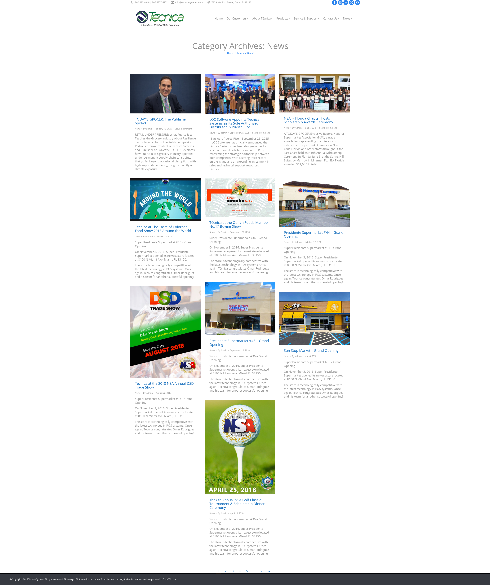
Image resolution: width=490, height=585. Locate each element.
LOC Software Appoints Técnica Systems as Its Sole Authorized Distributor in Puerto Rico (234, 123)
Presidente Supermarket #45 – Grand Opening (239, 342)
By (148, 128)
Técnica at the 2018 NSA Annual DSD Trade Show (164, 385)
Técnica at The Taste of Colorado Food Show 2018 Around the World (163, 229)
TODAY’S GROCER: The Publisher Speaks (161, 121)
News (137, 128)
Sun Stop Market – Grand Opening (311, 350)
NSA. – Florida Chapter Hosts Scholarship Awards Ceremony (308, 120)
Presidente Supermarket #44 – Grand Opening (313, 234)
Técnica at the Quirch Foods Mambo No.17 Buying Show (238, 224)
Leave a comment (183, 128)
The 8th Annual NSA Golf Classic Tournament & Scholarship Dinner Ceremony (237, 504)
